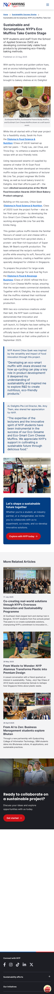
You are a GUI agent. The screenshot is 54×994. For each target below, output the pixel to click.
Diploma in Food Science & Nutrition (23, 205)
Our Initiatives (13, 986)
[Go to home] (14, 4)
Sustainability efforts (16, 977)
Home (5, 14)
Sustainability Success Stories (24, 14)
